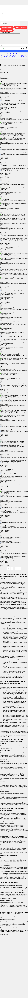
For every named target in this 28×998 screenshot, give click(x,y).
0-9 (5, 53)
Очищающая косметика (19, 60)
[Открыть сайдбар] (1, 45)
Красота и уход (10, 60)
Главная (4, 60)
